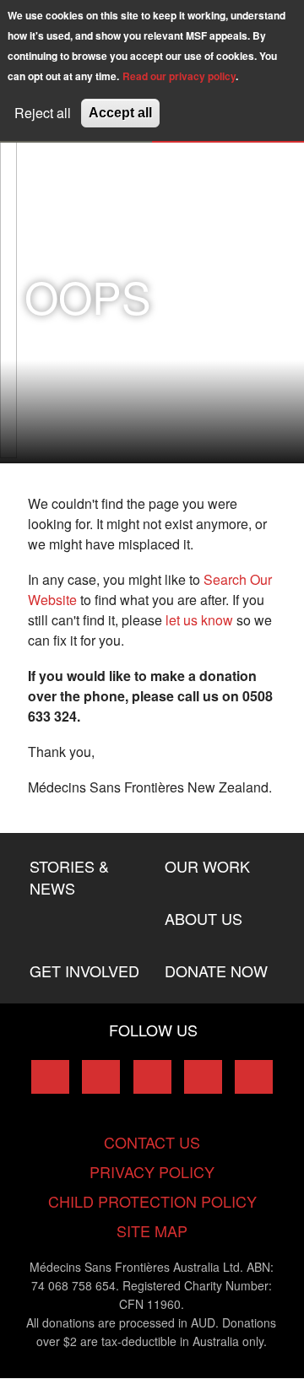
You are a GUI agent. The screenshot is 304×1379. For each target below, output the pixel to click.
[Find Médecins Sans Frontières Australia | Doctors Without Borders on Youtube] (203, 1077)
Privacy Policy (152, 1171)
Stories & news (69, 877)
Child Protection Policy (152, 1201)
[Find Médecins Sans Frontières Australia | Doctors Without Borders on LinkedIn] (152, 1077)
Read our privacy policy (179, 76)
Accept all (120, 112)
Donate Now (216, 971)
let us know (199, 620)
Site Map (152, 1230)
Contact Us (152, 1142)
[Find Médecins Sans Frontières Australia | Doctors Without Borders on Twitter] (101, 1077)
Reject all (42, 112)
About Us (203, 918)
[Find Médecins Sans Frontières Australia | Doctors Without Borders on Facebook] (50, 1077)
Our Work (207, 866)
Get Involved (84, 971)
